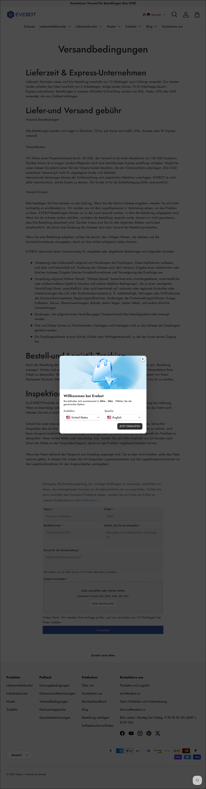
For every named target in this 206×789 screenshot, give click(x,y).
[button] (82, 417)
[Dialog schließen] (142, 359)
